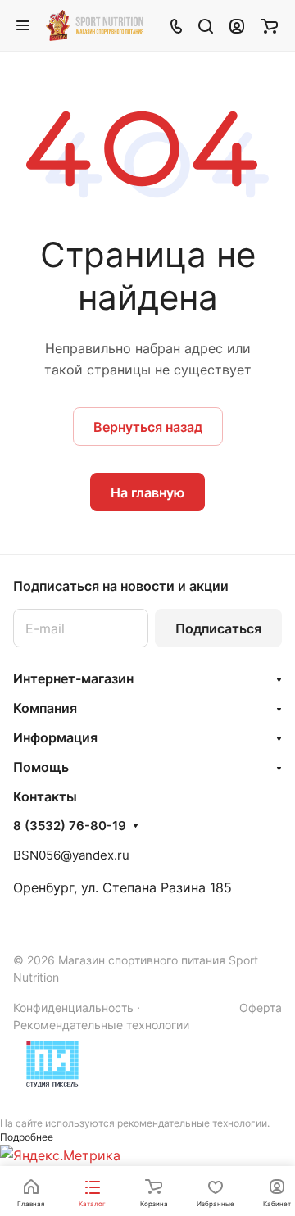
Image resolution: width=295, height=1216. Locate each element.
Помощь (41, 767)
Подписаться (218, 628)
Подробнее (26, 1137)
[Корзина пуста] (269, 25)
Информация (55, 737)
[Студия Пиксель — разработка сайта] (52, 1063)
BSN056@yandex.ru (71, 855)
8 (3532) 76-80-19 (69, 826)
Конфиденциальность (73, 1007)
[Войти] (236, 25)
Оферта (260, 1007)
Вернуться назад (147, 427)
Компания (45, 708)
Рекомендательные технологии (101, 1025)
